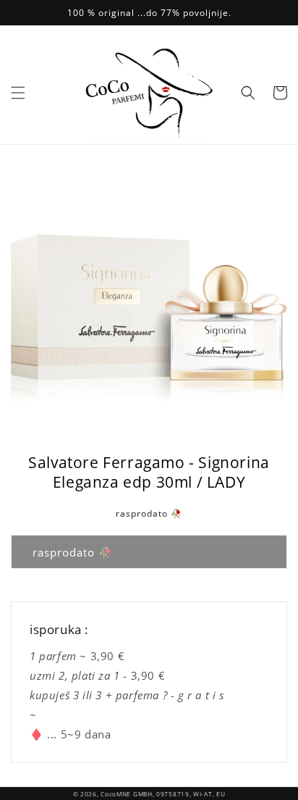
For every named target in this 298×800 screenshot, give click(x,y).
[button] (18, 93)
